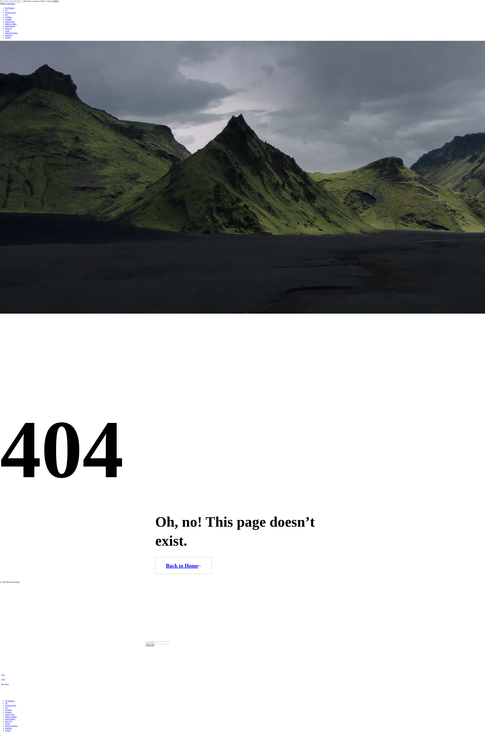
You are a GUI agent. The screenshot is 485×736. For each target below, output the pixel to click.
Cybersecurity (10, 705)
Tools (7, 724)
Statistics (8, 728)
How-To (8, 721)
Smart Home (10, 719)
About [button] (3, 679)
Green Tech (9, 715)
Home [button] (3, 675)
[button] (183, 566)
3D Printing (9, 701)
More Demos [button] (5, 684)
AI (6, 703)
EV (6, 708)
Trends (7, 730)
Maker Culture (11, 717)
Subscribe (150, 645)
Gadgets (8, 710)
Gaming (8, 712)
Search (55, 1)
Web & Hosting (11, 726)
